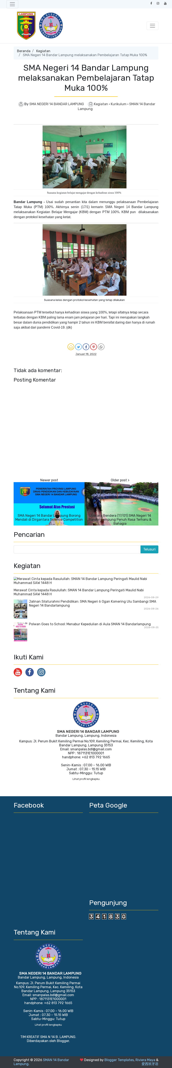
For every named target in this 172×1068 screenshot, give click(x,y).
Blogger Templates (119, 1060)
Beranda (23, 51)
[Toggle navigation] (12, 4)
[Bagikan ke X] (78, 346)
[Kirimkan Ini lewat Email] (71, 346)
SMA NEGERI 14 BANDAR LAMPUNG (88, 731)
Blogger (63, 1041)
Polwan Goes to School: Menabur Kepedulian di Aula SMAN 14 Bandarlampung (90, 624)
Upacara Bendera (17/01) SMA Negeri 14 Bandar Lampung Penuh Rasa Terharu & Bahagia (120, 520)
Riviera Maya (145, 1060)
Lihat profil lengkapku (86, 779)
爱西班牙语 (150, 1064)
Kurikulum (119, 104)
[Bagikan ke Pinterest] (93, 346)
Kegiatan (43, 51)
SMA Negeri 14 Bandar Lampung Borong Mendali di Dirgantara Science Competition (49, 518)
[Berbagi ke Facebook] (86, 346)
